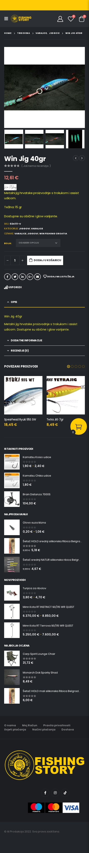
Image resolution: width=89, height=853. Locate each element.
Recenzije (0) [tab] (20, 351)
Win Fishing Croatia (53, 233)
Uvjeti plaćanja (15, 729)
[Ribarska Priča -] (21, 18)
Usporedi (15, 287)
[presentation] (9, 87)
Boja (7, 243)
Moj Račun (29, 725)
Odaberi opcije (35, 383)
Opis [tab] (14, 302)
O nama (10, 725)
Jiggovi (24, 228)
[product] (23, 395)
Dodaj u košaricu (47, 260)
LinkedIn (22, 276)
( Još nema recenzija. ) (36, 166)
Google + (30, 276)
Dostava (67, 729)
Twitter (15, 276)
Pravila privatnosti (56, 725)
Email (37, 276)
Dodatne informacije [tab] (26, 340)
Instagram (55, 793)
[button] (68, 366)
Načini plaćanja (43, 729)
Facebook (7, 276)
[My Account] (60, 19)
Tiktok (65, 793)
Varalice (37, 228)
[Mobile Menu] (7, 18)
